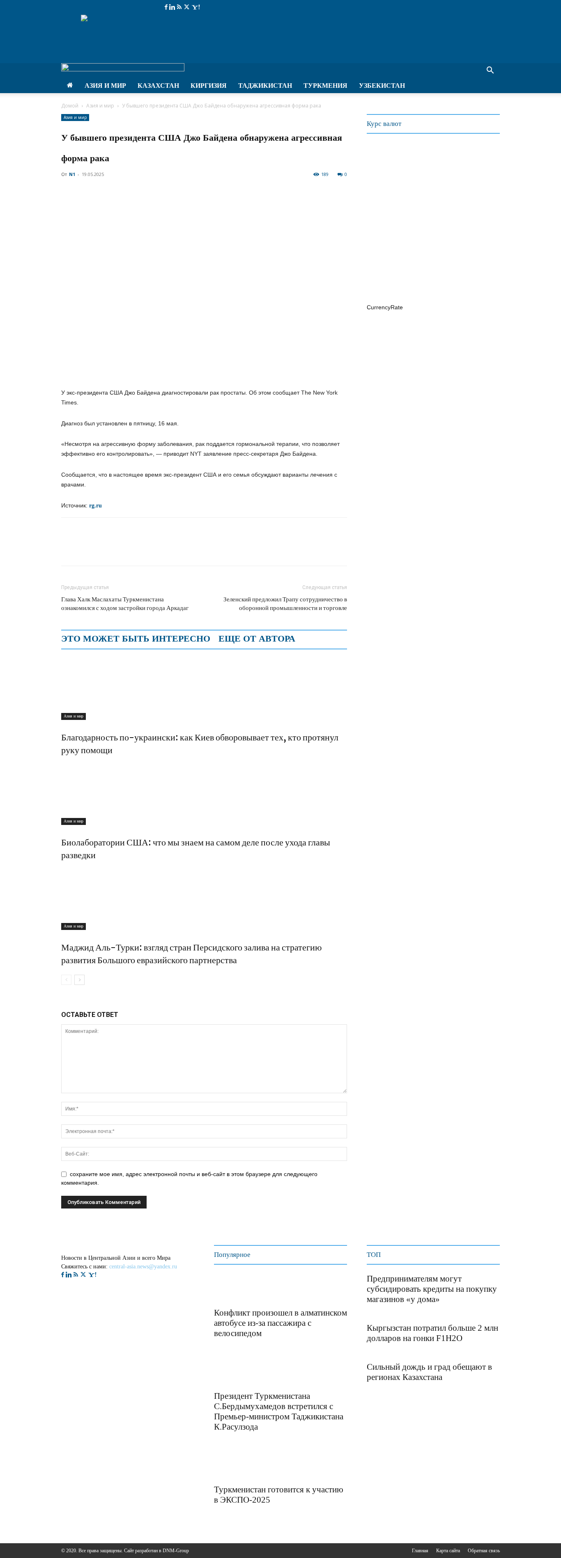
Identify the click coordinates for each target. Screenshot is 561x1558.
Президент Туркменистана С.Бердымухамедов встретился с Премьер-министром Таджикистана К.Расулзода (278, 1411)
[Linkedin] (173, 7)
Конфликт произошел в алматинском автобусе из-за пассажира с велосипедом (280, 1323)
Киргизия (209, 85)
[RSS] (180, 7)
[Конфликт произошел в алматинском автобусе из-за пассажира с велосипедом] (234, 1288)
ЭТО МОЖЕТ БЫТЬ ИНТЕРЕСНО (135, 639)
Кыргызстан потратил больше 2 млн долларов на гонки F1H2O (432, 1333)
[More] (164, 549)
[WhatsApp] (107, 549)
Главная (420, 1550)
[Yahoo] (196, 7)
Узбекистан (382, 85)
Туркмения (325, 85)
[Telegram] (126, 549)
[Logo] (122, 69)
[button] (490, 71)
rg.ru (94, 506)
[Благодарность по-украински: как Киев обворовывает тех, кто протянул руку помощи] (204, 689)
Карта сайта (448, 1550)
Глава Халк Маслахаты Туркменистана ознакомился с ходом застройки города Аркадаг (125, 603)
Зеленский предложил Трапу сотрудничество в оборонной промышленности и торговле (285, 603)
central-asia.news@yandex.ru (143, 1266)
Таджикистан (265, 85)
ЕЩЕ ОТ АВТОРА (256, 639)
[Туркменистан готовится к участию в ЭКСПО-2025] (234, 1465)
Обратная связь (484, 1550)
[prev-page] (66, 980)
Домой (69, 105)
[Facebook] (167, 7)
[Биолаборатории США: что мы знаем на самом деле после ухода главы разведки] (204, 794)
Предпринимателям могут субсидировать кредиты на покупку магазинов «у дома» (432, 1289)
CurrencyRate (385, 307)
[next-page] (79, 980)
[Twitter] (187, 7)
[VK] (145, 549)
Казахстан (158, 85)
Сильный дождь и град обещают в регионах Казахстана (429, 1372)
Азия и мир (105, 85)
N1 (72, 174)
